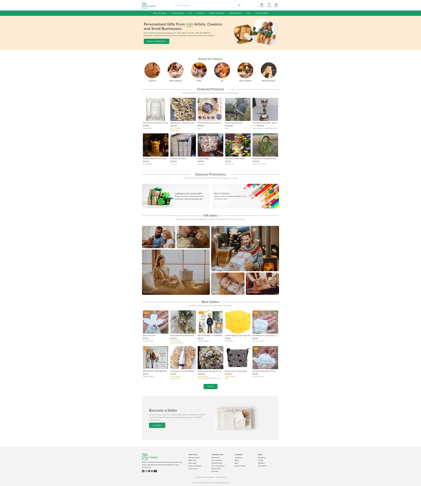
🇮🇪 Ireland (215, 471)
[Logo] (148, 5)
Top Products (262, 466)
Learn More (157, 425)
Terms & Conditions (195, 466)
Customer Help (217, 463)
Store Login (192, 463)
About (237, 460)
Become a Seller (194, 457)
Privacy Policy (193, 468)
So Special (210, 477)
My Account (216, 457)
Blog (236, 463)
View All (210, 386)
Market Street (221, 477)
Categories (261, 457)
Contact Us (238, 457)
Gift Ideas (210, 215)
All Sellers (261, 463)
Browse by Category (210, 59)
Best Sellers (210, 301)
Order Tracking (217, 460)
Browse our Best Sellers (156, 41)
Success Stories (240, 466)
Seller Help (192, 460)
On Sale (260, 460)
